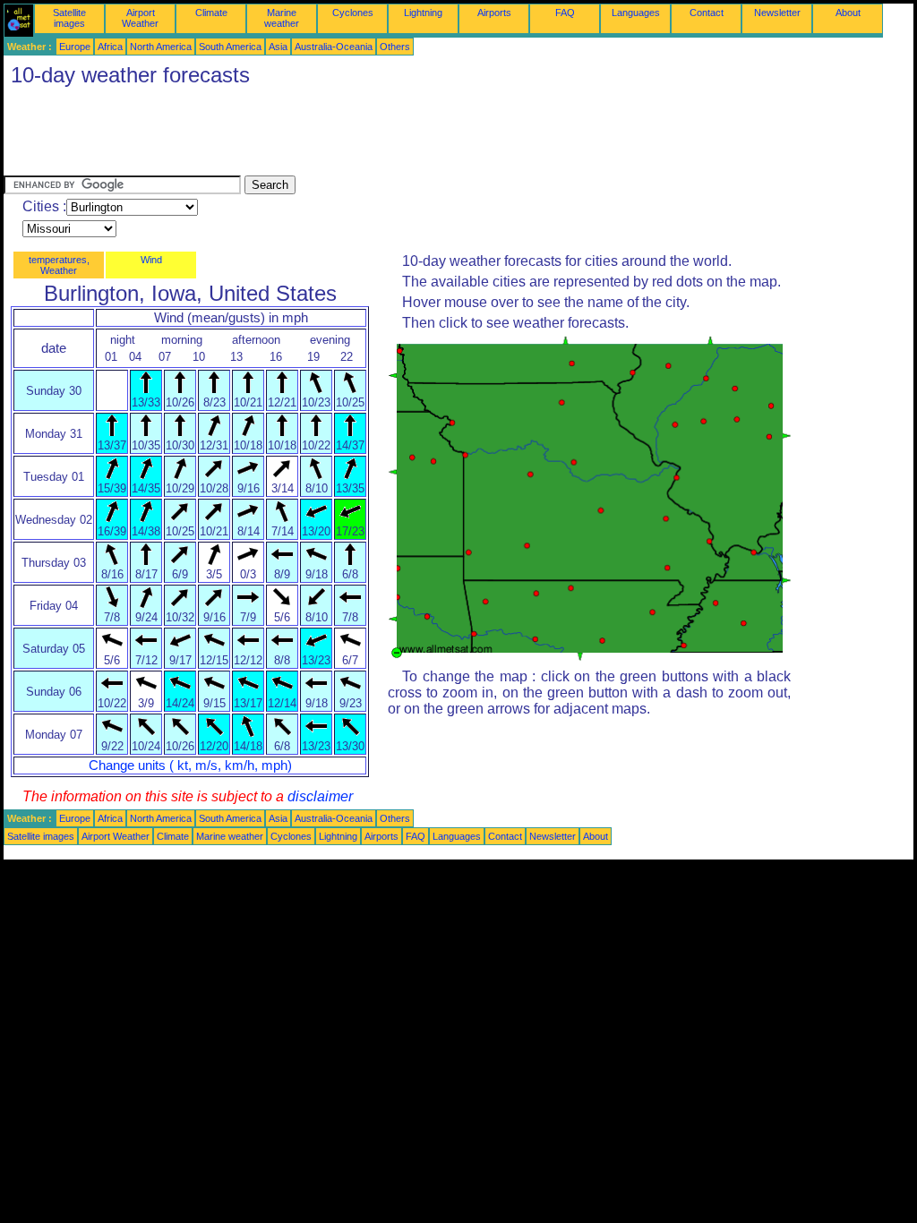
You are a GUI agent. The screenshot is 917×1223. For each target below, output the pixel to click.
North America (161, 46)
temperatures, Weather (59, 265)
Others (395, 46)
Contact (707, 12)
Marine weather (281, 18)
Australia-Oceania (334, 46)
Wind (151, 259)
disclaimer (320, 796)
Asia (278, 46)
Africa (110, 46)
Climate (211, 12)
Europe (74, 46)
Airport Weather (140, 18)
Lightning (423, 12)
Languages (636, 12)
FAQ (565, 12)
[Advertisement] (330, 135)
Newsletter (777, 12)
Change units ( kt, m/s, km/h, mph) (190, 765)
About (848, 12)
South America (230, 46)
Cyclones (352, 12)
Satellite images (69, 18)
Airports (494, 12)
